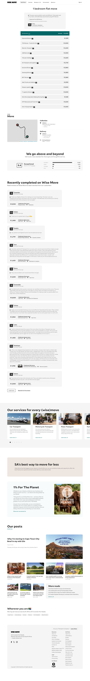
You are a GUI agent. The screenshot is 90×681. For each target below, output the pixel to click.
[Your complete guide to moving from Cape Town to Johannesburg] (54, 568)
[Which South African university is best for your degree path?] (38, 587)
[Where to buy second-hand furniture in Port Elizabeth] (16, 568)
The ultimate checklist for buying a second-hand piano (59, 588)
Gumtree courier (69, 655)
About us (53, 2)
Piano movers (68, 659)
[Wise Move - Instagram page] (17, 642)
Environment (46, 2)
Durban (24, 614)
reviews (33, 165)
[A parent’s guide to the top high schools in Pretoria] (35, 568)
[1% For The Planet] (58, 665)
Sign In (80, 2)
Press (53, 646)
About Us (54, 633)
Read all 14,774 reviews (24, 390)
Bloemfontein (45, 614)
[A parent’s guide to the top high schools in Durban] (25, 587)
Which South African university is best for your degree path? (38, 594)
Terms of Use (54, 656)
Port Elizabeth (37, 614)
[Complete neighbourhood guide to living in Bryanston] (74, 568)
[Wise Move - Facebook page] (11, 642)
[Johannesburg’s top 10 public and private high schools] (12, 587)
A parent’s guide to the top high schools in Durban (25, 594)
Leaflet (21, 141)
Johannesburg (18, 614)
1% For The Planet (55, 639)
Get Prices (23, 2)
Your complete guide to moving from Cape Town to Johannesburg (54, 576)
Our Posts (54, 637)
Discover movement (19, 511)
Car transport (68, 644)
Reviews (37, 2)
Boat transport (68, 661)
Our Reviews (54, 635)
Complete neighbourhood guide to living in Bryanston (74, 576)
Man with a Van (68, 652)
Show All (10, 529)
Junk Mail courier (69, 654)
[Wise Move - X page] (14, 642)
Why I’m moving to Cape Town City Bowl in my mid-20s (23, 540)
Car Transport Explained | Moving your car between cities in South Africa (63, 594)
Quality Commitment (56, 641)
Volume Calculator (56, 643)
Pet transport (68, 657)
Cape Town (10, 614)
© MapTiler (25, 141)
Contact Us (54, 644)
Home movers (68, 648)
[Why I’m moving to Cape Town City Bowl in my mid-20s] (63, 546)
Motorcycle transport (70, 646)
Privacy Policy (55, 658)
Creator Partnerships (56, 652)
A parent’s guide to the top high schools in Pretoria (35, 576)
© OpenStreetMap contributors (32, 141)
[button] (27, 136)
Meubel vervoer (68, 663)
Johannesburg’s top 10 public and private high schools (12, 594)
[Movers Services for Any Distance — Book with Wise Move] (12, 2)
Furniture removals (69, 650)
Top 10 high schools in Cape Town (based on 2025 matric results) (61, 592)
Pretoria (30, 614)
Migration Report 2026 (58, 648)
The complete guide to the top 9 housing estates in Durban (60, 590)
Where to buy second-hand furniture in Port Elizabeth (14, 576)
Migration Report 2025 (57, 650)
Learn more (12, 437)
